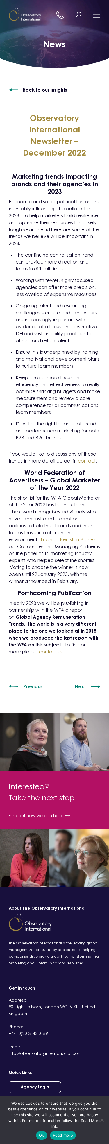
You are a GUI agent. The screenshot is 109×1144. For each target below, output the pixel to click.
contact (87, 461)
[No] (102, 1120)
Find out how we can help (35, 815)
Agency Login (35, 1086)
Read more (63, 1135)
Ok (41, 1135)
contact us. (51, 652)
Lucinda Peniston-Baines (68, 539)
